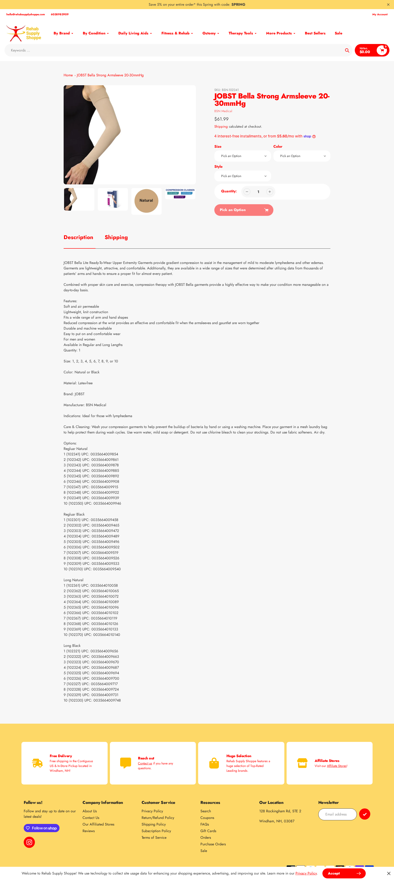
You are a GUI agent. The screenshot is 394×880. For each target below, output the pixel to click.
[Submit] (364, 814)
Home (68, 75)
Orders (205, 837)
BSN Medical (223, 111)
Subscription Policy (156, 831)
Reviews (89, 831)
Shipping (221, 126)
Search (205, 811)
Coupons (207, 817)
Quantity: (229, 191)
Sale (203, 850)
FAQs (204, 824)
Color (278, 146)
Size (217, 146)
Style (218, 166)
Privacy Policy (152, 811)
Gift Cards (208, 831)
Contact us (145, 763)
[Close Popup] (389, 873)
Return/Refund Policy (158, 817)
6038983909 (60, 14)
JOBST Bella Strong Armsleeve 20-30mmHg (110, 75)
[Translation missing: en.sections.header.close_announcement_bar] (388, 4)
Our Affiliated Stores (98, 824)
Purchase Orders (213, 844)
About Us (90, 811)
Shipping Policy (154, 824)
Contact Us (91, 817)
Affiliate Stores (337, 766)
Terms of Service (154, 837)
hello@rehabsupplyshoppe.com (25, 14)
